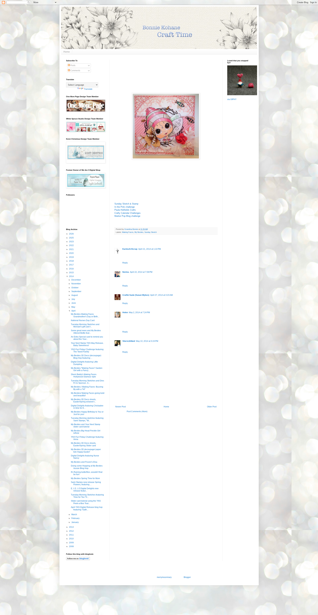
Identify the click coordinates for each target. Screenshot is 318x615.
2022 (71, 245)
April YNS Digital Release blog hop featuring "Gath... (87, 508)
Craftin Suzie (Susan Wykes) (135, 295)
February (75, 518)
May (73, 307)
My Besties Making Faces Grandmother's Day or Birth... (85, 315)
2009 (71, 542)
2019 (71, 257)
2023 (71, 241)
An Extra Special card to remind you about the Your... (87, 338)
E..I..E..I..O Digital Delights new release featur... (85, 489)
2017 (71, 265)
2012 (71, 531)
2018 (71, 261)
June (73, 303)
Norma (125, 272)
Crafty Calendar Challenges (127, 213)
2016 (71, 269)
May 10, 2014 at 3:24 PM (147, 341)
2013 (71, 527)
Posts (72, 65)
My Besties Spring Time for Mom (85, 478)
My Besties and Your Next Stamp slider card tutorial (85, 425)
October (75, 287)
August (74, 295)
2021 (71, 249)
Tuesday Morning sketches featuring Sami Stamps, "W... (87, 419)
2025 (71, 238)
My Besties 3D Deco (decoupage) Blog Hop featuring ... (86, 356)
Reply (125, 263)
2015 (71, 272)
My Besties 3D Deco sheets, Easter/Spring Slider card (83, 444)
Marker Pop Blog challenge (127, 216)
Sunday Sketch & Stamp (126, 204)
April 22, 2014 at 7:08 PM (141, 272)
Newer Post (120, 407)
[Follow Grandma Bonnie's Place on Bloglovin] (78, 559)
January (75, 522)
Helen (125, 312)
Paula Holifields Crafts (125, 210)
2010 (71, 539)
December (76, 280)
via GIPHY (232, 99)
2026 (71, 234)
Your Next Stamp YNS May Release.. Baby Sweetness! (87, 344)
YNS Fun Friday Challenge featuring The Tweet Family (87, 350)
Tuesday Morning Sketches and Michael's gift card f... (85, 325)
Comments (75, 70)
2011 (71, 535)
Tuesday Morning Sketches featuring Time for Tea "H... (87, 496)
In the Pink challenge (124, 207)
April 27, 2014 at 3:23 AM (161, 295)
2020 (71, 253)
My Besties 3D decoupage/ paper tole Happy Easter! (86, 450)
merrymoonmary (164, 577)
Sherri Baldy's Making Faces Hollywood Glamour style (83, 375)
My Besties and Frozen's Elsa (84, 462)
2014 (71, 276)
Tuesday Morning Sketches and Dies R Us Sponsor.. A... (87, 382)
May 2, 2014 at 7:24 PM (139, 312)
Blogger (187, 577)
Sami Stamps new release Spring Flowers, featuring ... (86, 483)
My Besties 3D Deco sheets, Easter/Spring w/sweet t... (83, 400)
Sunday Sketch (150, 232)
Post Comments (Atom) (137, 411)
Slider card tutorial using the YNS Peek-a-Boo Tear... (86, 502)
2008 (71, 546)
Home (66, 51)
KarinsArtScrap (129, 249)
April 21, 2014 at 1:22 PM (149, 249)
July (73, 299)
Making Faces (127, 232)
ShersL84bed (128, 341)
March (74, 514)
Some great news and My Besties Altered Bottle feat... (86, 331)
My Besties (138, 232)
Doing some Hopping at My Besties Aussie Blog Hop (87, 467)
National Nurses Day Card (83, 320)
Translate (88, 89)
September (76, 291)
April (73, 311)
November (76, 283)
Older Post (211, 407)
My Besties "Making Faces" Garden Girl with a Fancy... (86, 369)
